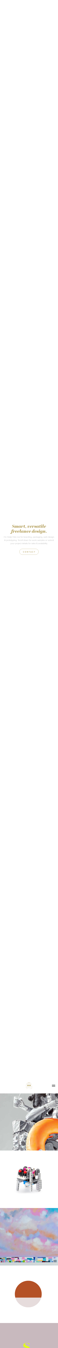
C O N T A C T (29, 552)
